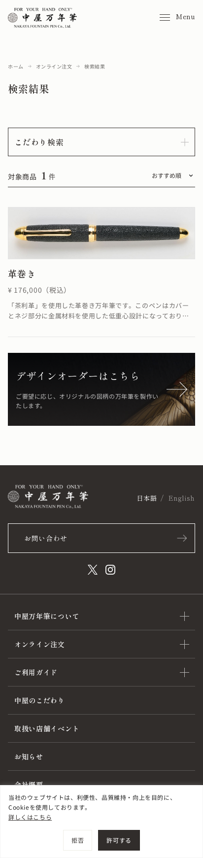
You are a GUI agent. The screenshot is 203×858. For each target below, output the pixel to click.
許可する (118, 840)
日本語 (146, 498)
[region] (101, 821)
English (182, 498)
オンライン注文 (54, 66)
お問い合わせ (46, 538)
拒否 (77, 840)
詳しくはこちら (30, 817)
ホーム (16, 66)
